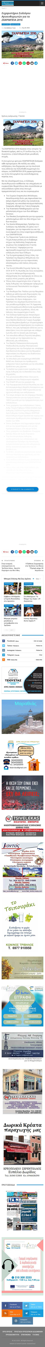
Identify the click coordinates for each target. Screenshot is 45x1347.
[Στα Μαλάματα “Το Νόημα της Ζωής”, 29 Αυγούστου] (32, 588)
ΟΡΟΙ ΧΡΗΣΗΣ (7, 1332)
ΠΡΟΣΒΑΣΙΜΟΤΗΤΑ (12, 1335)
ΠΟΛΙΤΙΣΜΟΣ (5, 24)
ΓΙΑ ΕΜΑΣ (36, 1335)
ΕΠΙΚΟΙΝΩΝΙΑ (26, 1335)
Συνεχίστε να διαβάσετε (22, 489)
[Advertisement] (22, 88)
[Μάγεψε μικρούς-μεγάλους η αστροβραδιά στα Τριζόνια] (12, 610)
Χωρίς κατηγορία (15, 24)
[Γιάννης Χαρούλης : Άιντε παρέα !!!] (32, 610)
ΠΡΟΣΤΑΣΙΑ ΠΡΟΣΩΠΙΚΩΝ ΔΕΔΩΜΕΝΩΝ (28, 1332)
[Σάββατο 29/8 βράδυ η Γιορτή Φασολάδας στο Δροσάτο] (12, 588)
